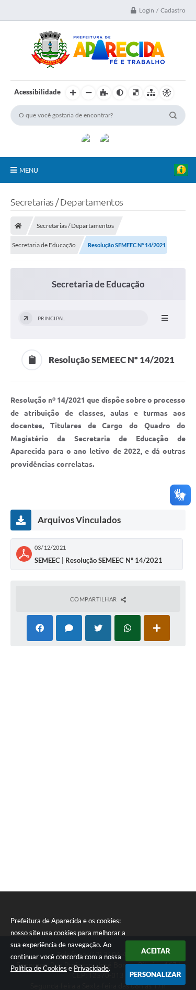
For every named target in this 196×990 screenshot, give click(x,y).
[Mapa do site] (151, 93)
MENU (28, 170)
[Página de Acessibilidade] (167, 93)
